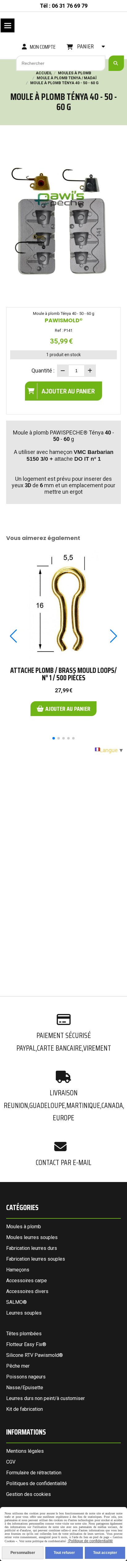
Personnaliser (22, 1553)
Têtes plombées (24, 1334)
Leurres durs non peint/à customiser (45, 1398)
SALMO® (16, 1302)
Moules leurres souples (32, 1237)
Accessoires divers (27, 1291)
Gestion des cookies (28, 1494)
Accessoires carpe (26, 1280)
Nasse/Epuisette (24, 1387)
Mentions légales (25, 1451)
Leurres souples (24, 1313)
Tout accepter (105, 1553)
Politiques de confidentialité (36, 1483)
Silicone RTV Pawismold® (34, 1355)
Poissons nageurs (26, 1377)
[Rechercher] (116, 63)
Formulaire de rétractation (33, 1473)
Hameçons (17, 1270)
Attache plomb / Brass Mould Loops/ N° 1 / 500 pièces (63, 674)
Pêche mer (18, 1366)
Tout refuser (64, 1553)
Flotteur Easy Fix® (26, 1344)
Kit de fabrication (24, 1409)
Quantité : (43, 370)
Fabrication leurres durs (31, 1248)
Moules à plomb (23, 1226)
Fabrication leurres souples (35, 1259)
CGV (10, 1462)
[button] (53, 738)
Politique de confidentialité (90, 1541)
